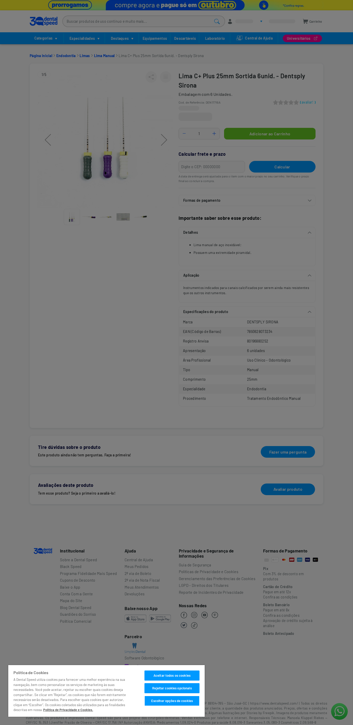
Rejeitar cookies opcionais (171, 688)
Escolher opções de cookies (172, 701)
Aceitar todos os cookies (172, 675)
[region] (106, 691)
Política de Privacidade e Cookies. (68, 710)
